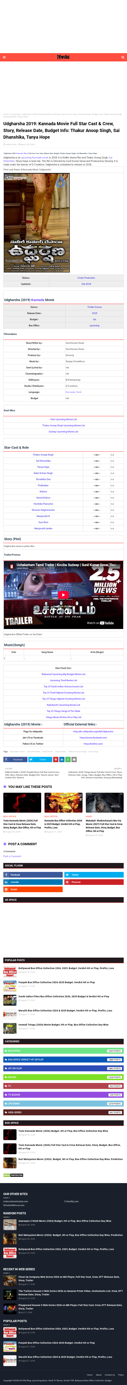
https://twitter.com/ (93, 743)
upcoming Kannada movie (34, 157)
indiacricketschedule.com (15, 1201)
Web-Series (61, 1112)
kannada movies (17, 751)
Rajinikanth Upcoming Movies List (63, 705)
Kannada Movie (22, 153)
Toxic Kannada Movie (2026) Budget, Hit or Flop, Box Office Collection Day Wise (63, 1131)
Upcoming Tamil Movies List (63, 680)
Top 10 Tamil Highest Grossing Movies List (63, 692)
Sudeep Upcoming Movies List (63, 431)
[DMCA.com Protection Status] (13, 1176)
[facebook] (33, 875)
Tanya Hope (60, 751)
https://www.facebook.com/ (93, 737)
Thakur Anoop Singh (77, 751)
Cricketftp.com (71, 1201)
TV (61, 1086)
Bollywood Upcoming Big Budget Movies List (63, 674)
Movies (61, 1077)
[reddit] (33, 889)
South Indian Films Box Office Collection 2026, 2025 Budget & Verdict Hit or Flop (64, 996)
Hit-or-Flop (61, 1068)
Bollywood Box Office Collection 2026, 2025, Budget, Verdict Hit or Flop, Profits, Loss (66, 968)
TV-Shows (61, 1094)
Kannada (37, 300)
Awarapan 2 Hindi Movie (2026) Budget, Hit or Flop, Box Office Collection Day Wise (65, 1221)
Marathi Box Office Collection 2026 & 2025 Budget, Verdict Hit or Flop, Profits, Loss (65, 1010)
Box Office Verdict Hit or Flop (61, 1059)
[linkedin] (33, 882)
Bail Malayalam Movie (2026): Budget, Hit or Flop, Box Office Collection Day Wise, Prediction (71, 1159)
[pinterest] (94, 882)
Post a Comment (12, 856)
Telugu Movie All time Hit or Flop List (63, 717)
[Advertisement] (63, 26)
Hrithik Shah (11, 144)
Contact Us (110, 1375)
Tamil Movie (47, 751)
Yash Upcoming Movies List (63, 419)
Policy (121, 1375)
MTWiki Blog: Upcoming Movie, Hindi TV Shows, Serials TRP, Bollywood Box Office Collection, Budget (65, 1380)
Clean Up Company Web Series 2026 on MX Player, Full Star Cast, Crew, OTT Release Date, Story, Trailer (69, 1279)
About (99, 1375)
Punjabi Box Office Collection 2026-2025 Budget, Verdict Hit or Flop (57, 982)
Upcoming (15, 114)
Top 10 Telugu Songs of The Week (63, 711)
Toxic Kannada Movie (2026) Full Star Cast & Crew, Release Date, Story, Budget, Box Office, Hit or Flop (22, 824)
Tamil (78, 392)
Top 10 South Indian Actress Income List (63, 686)
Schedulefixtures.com (13, 1205)
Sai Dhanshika (33, 751)
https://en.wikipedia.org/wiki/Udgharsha (93, 731)
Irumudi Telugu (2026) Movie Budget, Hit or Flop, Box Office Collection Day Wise (64, 1024)
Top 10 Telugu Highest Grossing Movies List (63, 698)
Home (6, 114)
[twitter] (94, 875)
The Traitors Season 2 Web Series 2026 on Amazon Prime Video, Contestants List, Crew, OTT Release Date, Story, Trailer (71, 1293)
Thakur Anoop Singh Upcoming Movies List (63, 425)
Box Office (61, 1050)
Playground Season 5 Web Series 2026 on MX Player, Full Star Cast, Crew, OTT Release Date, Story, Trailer (71, 1307)
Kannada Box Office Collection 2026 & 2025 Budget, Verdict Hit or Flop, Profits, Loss (63, 824)
